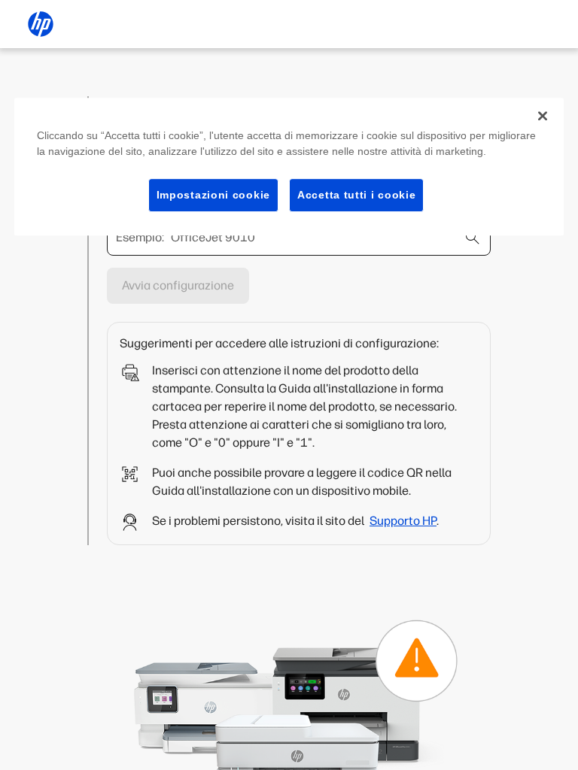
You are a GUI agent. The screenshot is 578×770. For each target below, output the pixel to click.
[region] (289, 167)
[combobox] (299, 238)
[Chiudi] (542, 115)
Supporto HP (403, 521)
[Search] (473, 238)
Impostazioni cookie (213, 195)
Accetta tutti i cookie (356, 195)
